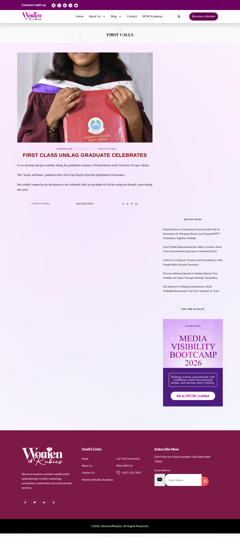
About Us (95, 16)
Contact (132, 16)
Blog (114, 16)
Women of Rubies (107, 148)
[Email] (136, 204)
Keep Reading (85, 203)
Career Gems (64, 148)
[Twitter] (127, 204)
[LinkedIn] (44, 502)
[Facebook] (54, 5)
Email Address (163, 470)
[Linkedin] (65, 5)
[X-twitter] (70, 5)
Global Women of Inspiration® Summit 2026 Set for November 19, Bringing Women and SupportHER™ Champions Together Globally (191, 234)
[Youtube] (76, 5)
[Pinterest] (132, 204)
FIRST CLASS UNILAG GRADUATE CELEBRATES (85, 155)
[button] (97, 16)
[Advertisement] (198, 87)
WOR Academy (152, 16)
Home (79, 16)
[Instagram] (59, 5)
